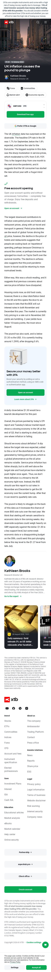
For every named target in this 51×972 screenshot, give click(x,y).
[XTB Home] (8, 22)
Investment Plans (12, 783)
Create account (25, 889)
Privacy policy (34, 784)
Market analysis (12, 817)
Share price (32, 766)
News (30, 755)
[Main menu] (45, 22)
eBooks (8, 823)
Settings (14, 967)
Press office (33, 742)
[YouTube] (7, 708)
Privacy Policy (15, 962)
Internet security (35, 811)
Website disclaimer (36, 800)
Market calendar (12, 828)
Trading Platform (35, 731)
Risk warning (33, 805)
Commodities (10, 731)
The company (34, 720)
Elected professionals (11, 769)
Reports (31, 760)
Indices (7, 737)
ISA (6, 794)
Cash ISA (8, 799)
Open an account (25, 392)
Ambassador (33, 726)
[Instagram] (26, 708)
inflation (16, 133)
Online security (11, 839)
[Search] (38, 22)
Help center (9, 834)
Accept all (36, 967)
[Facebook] (13, 708)
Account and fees (12, 753)
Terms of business (36, 795)
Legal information (36, 789)
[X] (20, 708)
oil (5, 236)
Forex (7, 742)
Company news (34, 816)
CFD (6, 748)
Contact (31, 737)
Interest (8, 789)
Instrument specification (10, 761)
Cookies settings (34, 942)
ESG (29, 771)
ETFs (6, 726)
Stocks (7, 720)
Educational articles (14, 812)
